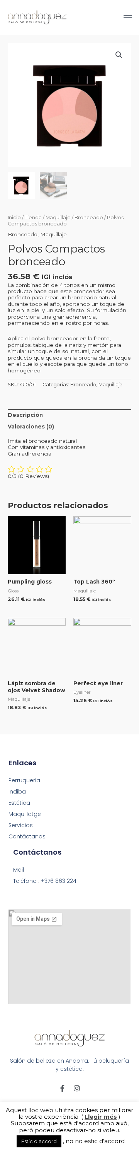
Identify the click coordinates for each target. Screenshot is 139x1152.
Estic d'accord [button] (39, 1141)
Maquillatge (24, 814)
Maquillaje (58, 217)
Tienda (33, 217)
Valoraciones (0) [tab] (31, 426)
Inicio (14, 217)
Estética (19, 803)
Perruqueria (24, 780)
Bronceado (89, 217)
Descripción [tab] (25, 415)
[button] (119, 55)
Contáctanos (27, 836)
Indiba (17, 791)
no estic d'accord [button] (100, 1141)
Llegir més (101, 1116)
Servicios (20, 825)
